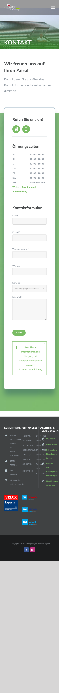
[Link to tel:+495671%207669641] (16, 129)
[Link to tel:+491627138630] (26, 129)
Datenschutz (50, 444)
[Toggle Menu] (53, 7)
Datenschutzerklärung (30, 369)
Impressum (50, 439)
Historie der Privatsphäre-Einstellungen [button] (50, 470)
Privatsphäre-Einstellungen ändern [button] (50, 454)
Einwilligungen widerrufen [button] (50, 483)
